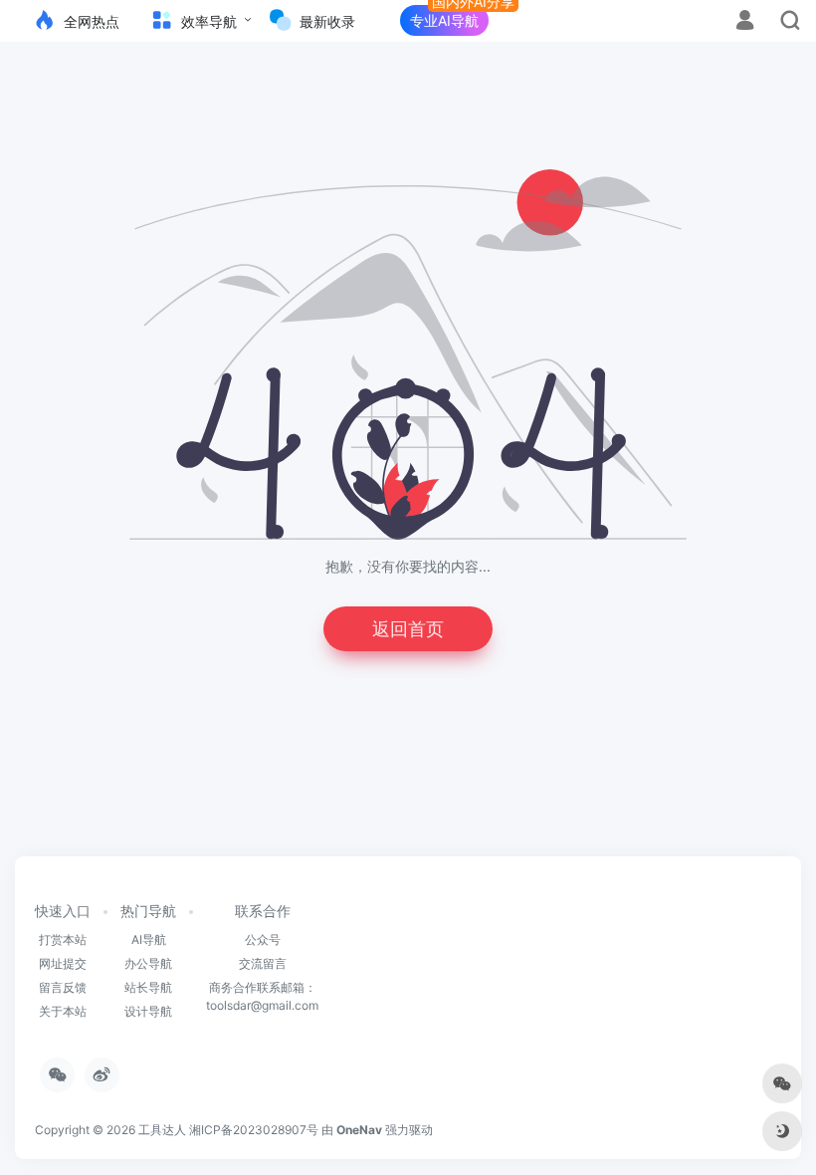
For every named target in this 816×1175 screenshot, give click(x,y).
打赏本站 (63, 939)
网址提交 (63, 963)
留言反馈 (63, 987)
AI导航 (148, 939)
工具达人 (162, 1129)
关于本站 (63, 1011)
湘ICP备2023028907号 (253, 1129)
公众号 (263, 939)
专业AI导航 (444, 20)
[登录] (744, 22)
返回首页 (408, 628)
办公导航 (148, 963)
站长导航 (148, 987)
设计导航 (148, 1011)
